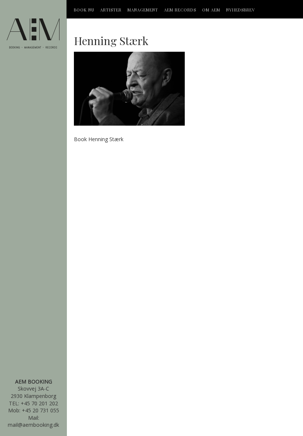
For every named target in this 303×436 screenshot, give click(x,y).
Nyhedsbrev (240, 10)
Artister (111, 10)
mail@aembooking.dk (33, 424)
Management (142, 10)
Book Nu (84, 10)
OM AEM (211, 10)
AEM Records (180, 10)
